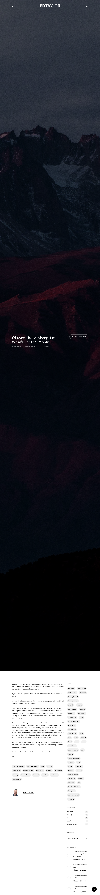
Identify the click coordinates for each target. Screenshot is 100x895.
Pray (78, 762)
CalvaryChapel (73, 697)
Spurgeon (71, 791)
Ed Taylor (17, 346)
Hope (77, 742)
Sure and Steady (73, 795)
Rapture (79, 770)
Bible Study (16, 770)
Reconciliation (73, 774)
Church (49, 766)
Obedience (58, 770)
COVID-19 (71, 713)
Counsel (82, 709)
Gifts (76, 737)
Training (71, 799)
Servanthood (25, 775)
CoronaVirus (72, 709)
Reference (71, 778)
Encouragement (32, 766)
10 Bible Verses (72, 824)
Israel (84, 742)
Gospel (83, 737)
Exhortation (72, 733)
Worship (15, 775)
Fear (69, 737)
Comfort (79, 705)
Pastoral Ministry (18, 766)
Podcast (71, 762)
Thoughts (70, 815)
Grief (70, 742)
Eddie (81, 717)
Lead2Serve (72, 746)
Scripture (71, 782)
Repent (80, 778)
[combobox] (77, 838)
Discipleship (17, 779)
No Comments (80, 336)
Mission (70, 754)
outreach (36, 775)
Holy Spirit (39, 770)
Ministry (46, 346)
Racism (70, 770)
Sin (79, 782)
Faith (42, 766)
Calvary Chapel (28, 770)
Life (68, 818)
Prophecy (79, 766)
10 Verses (71, 688)
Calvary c (83, 693)
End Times (71, 725)
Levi (82, 750)
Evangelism (72, 729)
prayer (70, 766)
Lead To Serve (73, 750)
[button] (13, 6)
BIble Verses (72, 693)
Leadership (54, 775)
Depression (81, 713)
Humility (45, 775)
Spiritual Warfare (74, 787)
